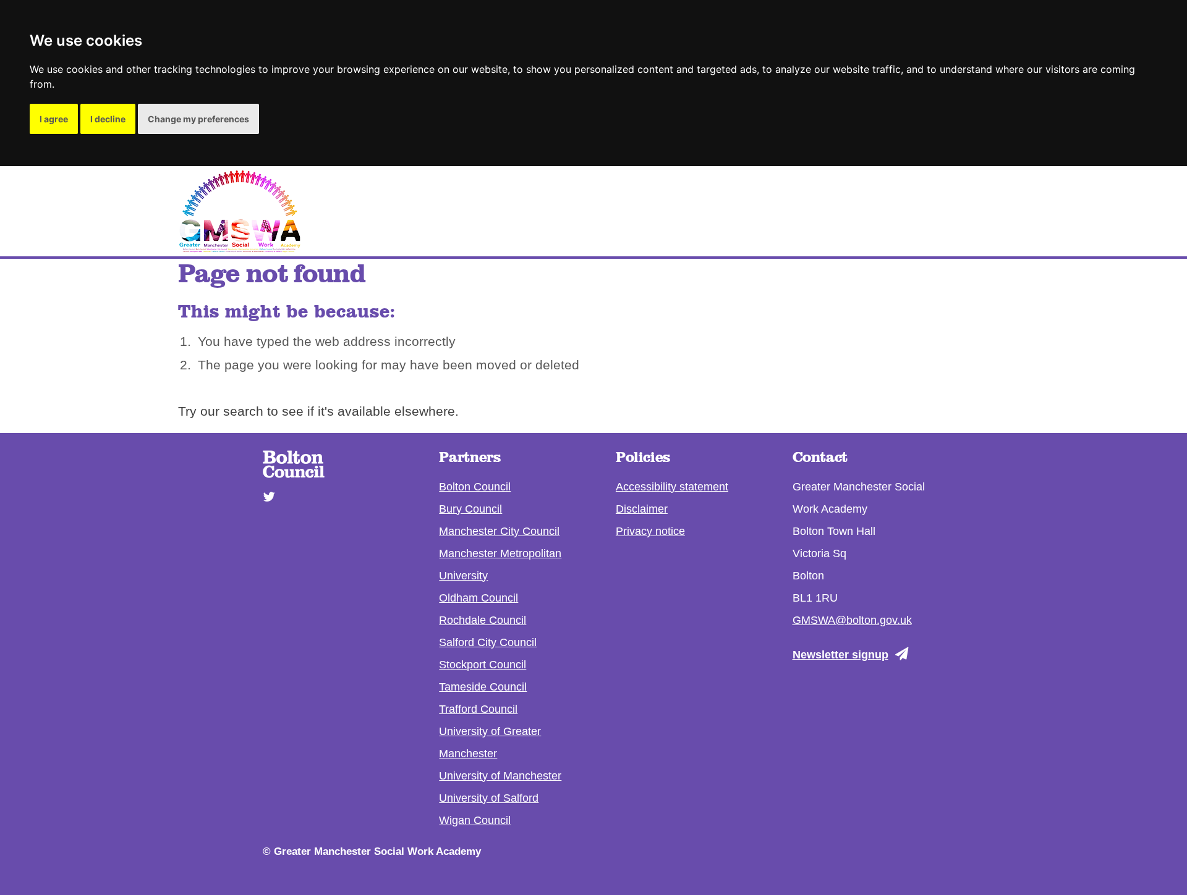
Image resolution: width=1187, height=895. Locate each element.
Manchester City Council (499, 531)
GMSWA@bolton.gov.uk (852, 620)
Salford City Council (488, 642)
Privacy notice (650, 531)
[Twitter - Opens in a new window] (265, 491)
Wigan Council (475, 820)
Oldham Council (478, 598)
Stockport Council (482, 664)
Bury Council (470, 509)
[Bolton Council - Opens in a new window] (294, 473)
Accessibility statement (672, 487)
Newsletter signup (840, 655)
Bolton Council (475, 487)
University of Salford (488, 798)
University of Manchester (500, 776)
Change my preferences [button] (198, 119)
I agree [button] (54, 119)
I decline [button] (108, 119)
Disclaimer (642, 509)
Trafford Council (478, 709)
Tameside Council (483, 687)
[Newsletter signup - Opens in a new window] (904, 654)
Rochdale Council (482, 620)
